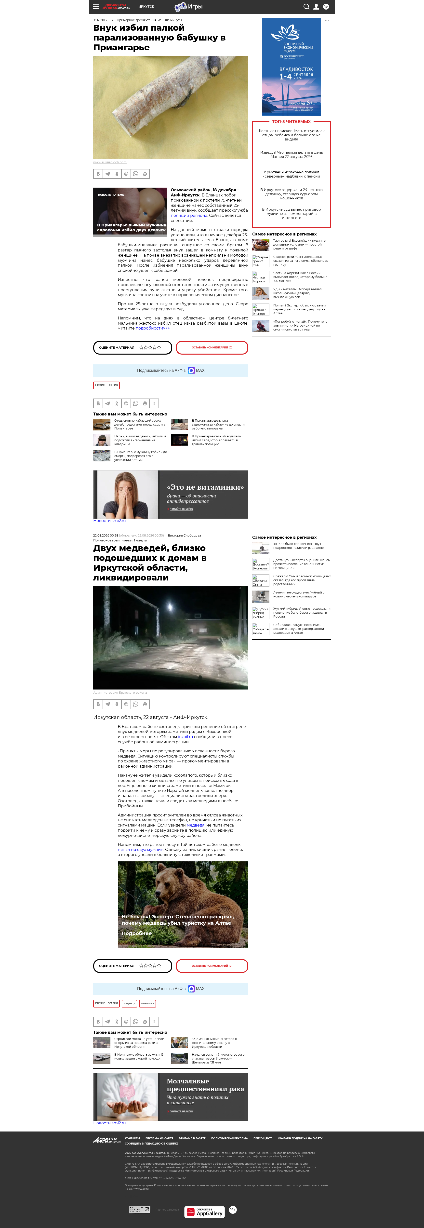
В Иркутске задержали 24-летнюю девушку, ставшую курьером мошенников (291, 194)
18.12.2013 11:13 (103, 20)
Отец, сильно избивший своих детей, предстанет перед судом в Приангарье (139, 424)
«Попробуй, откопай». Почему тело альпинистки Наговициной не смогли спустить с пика (300, 325)
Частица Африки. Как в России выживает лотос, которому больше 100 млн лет (300, 277)
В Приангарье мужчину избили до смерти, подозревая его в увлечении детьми (140, 456)
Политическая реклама (229, 1138)
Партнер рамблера (167, 1209)
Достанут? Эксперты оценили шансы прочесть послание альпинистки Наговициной (301, 564)
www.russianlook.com (110, 162)
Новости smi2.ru (109, 520)
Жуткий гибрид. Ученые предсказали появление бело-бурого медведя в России (302, 612)
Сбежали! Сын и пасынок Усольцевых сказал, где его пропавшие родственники (302, 580)
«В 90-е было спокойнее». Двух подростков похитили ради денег (299, 546)
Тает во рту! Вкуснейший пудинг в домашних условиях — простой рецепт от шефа (299, 244)
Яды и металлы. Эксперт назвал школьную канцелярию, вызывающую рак (297, 293)
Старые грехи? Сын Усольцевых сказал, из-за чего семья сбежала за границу (300, 260)
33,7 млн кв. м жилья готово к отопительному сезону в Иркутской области (214, 1043)
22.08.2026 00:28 (105, 535)
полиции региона (189, 215)
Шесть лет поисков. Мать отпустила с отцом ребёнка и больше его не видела (291, 135)
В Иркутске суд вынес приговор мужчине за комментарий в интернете (291, 213)
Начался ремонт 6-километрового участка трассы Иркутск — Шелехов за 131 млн (218, 1058)
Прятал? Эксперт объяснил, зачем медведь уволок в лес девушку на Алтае (299, 309)
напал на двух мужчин (140, 849)
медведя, (196, 825)
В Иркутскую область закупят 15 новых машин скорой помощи (138, 1056)
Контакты (132, 1138)
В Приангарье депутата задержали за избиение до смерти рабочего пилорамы (218, 424)
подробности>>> (153, 328)
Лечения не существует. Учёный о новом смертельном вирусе (299, 594)
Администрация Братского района (120, 692)
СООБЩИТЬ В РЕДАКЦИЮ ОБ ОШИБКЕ (151, 1143)
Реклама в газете (192, 1138)
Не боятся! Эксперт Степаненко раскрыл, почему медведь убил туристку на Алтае (178, 920)
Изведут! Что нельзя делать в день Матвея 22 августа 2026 (291, 155)
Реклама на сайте (159, 1138)
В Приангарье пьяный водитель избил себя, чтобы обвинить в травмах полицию (216, 440)
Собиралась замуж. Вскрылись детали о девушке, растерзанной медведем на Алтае (298, 629)
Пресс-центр (262, 1138)
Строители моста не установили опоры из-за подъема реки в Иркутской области (139, 1043)
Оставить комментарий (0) (212, 347)
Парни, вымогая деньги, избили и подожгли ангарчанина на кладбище (140, 440)
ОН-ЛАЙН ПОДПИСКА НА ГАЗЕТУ (300, 1138)
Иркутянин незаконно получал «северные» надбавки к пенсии (291, 174)
